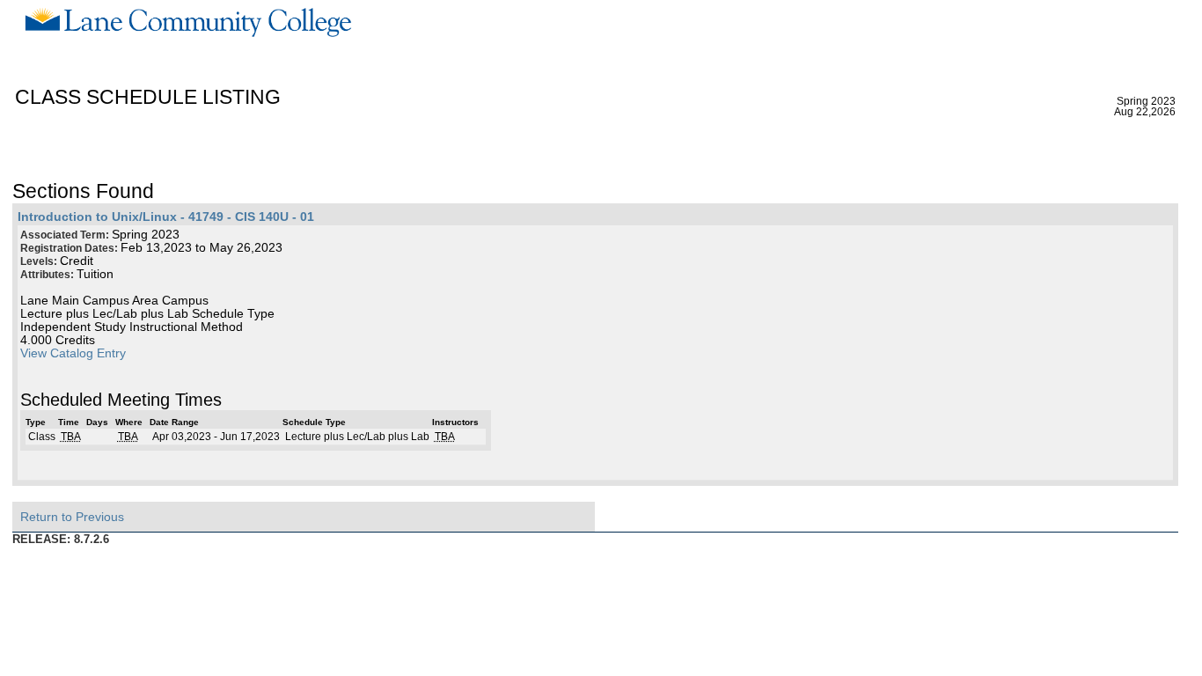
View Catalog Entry (73, 353)
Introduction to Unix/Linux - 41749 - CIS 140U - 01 (166, 217)
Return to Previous (72, 517)
